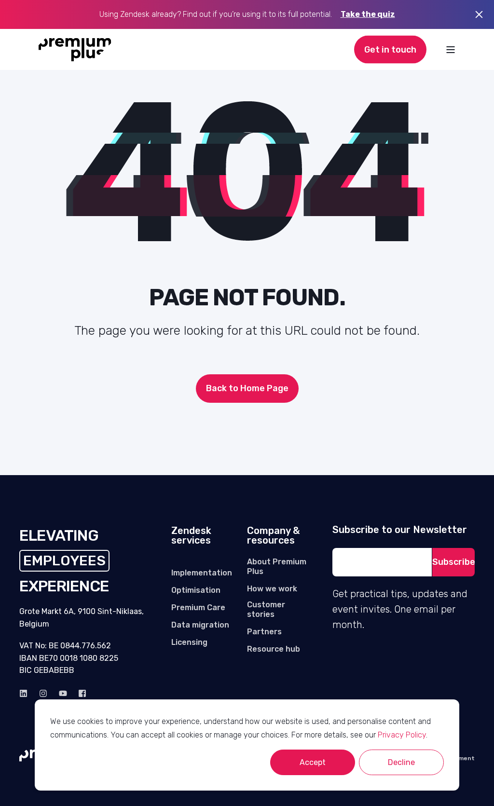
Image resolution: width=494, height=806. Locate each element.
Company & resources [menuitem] (273, 536)
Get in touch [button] (390, 49)
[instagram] (43, 693)
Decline (401, 762)
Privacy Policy (402, 734)
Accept (313, 762)
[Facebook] (79, 693)
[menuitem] (201, 573)
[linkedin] (26, 693)
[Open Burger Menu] (450, 49)
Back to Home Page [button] (247, 388)
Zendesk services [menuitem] (191, 536)
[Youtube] (63, 693)
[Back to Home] (75, 49)
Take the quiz (368, 14)
